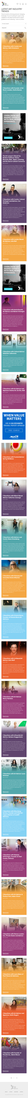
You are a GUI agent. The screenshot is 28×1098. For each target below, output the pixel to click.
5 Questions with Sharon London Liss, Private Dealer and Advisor (13, 934)
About (6, 1091)
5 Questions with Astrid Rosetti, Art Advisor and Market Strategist (13, 310)
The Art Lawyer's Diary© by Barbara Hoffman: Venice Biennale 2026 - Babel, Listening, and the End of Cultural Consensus (14, 158)
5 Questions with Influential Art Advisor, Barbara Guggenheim (13, 736)
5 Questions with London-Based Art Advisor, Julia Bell (13, 240)
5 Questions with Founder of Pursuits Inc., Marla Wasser (12, 1053)
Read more (6, 65)
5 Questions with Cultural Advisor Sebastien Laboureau (13, 352)
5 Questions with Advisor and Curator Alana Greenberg (12, 538)
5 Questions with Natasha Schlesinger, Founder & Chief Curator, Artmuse (12, 856)
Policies (21, 1091)
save (24, 34)
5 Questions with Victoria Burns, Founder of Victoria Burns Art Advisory (13, 617)
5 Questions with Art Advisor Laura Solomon (14, 774)
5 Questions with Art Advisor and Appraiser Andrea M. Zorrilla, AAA (14, 389)
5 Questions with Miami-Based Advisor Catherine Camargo (13, 496)
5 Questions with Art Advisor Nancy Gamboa (12, 697)
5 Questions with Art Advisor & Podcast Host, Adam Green (13, 895)
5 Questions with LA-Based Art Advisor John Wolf (12, 659)
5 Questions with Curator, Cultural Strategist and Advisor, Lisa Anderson (14, 201)
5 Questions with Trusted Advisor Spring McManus (13, 458)
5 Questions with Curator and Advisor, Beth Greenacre (12, 47)
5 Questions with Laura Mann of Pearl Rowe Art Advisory (13, 975)
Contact (10, 1091)
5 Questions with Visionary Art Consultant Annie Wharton (12, 576)
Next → (17, 1078)
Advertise (16, 1091)
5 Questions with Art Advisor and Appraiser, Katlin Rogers (13, 1014)
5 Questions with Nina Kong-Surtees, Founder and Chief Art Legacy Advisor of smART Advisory (13, 813)
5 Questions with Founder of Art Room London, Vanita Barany (13, 89)
